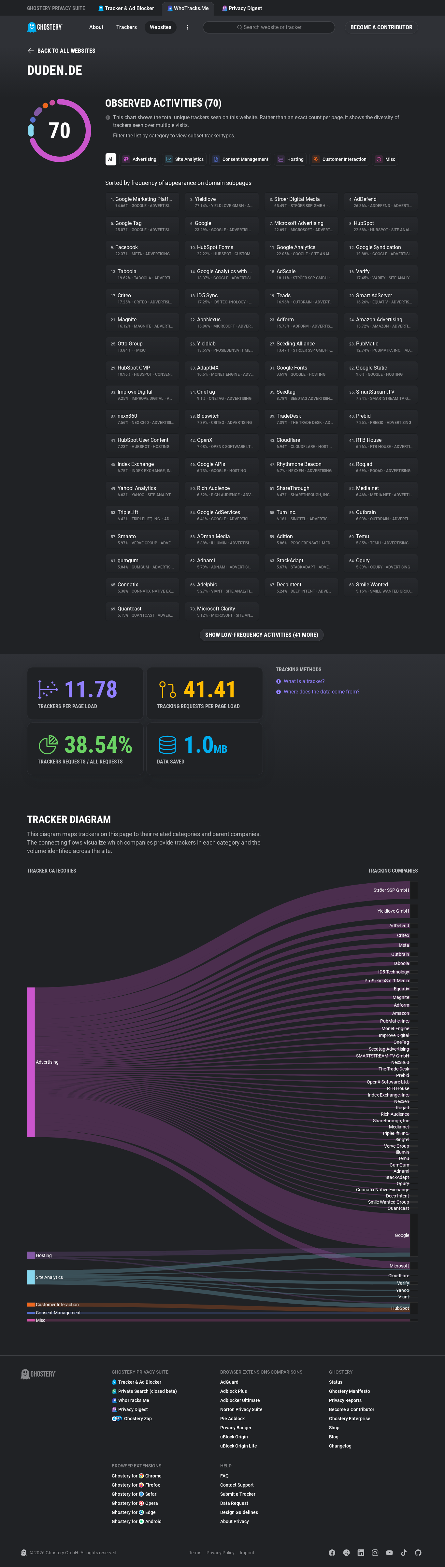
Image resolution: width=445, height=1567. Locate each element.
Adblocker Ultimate (240, 1400)
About (96, 27)
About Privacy (234, 1521)
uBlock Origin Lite (238, 1445)
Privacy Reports (345, 1400)
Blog (333, 1436)
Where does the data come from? (322, 692)
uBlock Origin (234, 1436)
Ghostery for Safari (135, 1494)
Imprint (247, 1552)
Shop (334, 1427)
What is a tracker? (304, 681)
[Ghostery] (45, 27)
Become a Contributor (381, 27)
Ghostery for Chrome (137, 1475)
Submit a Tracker (237, 1494)
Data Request (234, 1503)
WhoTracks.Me (191, 8)
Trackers (126, 27)
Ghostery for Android (137, 1521)
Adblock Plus (233, 1391)
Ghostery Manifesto (349, 1391)
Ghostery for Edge (134, 1512)
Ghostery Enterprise (349, 1418)
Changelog (340, 1445)
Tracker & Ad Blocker (129, 8)
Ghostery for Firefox (136, 1485)
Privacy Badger (235, 1427)
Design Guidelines (239, 1512)
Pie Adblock (232, 1418)
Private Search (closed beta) (147, 1391)
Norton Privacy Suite (241, 1409)
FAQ (224, 1475)
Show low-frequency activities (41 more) (261, 634)
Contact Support (237, 1485)
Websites (160, 27)
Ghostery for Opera (135, 1503)
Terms (195, 1552)
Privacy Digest (245, 8)
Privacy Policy (221, 1552)
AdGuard (229, 1382)
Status (335, 1382)
